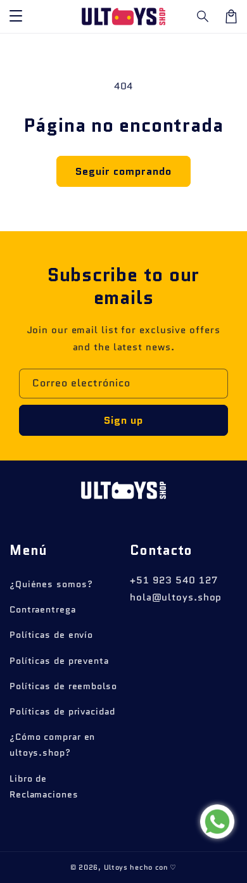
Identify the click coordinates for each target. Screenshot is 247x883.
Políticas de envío (51, 634)
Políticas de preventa (59, 660)
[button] (203, 16)
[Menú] (16, 16)
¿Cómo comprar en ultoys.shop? (52, 744)
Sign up (123, 420)
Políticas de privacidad (62, 711)
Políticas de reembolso (63, 686)
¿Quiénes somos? (51, 584)
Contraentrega (43, 609)
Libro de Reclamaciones (44, 786)
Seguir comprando (123, 171)
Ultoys (116, 867)
